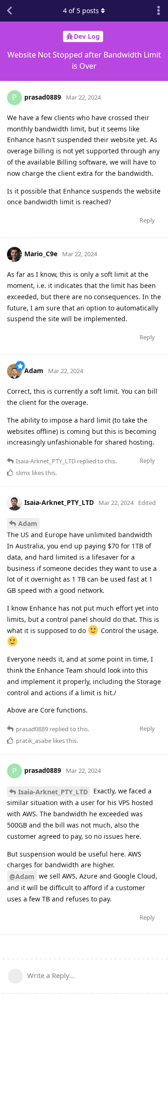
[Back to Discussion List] (9, 11)
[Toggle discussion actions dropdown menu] (158, 11)
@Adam (22, 876)
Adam (27, 523)
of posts (81, 10)
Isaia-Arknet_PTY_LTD (53, 791)
